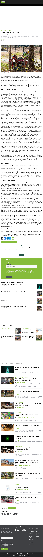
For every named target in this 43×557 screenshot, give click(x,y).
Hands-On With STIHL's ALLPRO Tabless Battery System (27, 498)
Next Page (12, 508)
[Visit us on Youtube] (16, 513)
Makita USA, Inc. (20, 476)
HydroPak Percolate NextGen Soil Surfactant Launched (25, 486)
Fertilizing (17, 484)
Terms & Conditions (27, 553)
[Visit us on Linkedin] (2, 513)
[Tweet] (10, 238)
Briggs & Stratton (21, 370)
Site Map (34, 553)
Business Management (26, 328)
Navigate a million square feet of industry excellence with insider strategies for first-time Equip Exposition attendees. (28, 419)
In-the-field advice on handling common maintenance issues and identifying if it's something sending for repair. (28, 431)
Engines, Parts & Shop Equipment (21, 377)
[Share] (5, 238)
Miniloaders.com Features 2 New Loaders (7, 330)
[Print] (2, 238)
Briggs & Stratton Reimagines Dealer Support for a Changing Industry (17, 291)
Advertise (14, 553)
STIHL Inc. (19, 500)
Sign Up (9, 277)
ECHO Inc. (19, 394)
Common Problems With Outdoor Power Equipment (27, 426)
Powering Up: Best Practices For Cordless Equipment (27, 437)
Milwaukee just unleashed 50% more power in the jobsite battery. (28, 408)
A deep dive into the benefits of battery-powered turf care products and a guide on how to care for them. (26, 373)
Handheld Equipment (19, 402)
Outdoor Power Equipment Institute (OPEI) (26, 417)
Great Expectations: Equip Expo (7, 337)
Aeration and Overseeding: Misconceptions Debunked (28, 337)
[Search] (38, 2)
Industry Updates (4, 335)
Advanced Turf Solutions (22, 489)
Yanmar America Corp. (7, 41)
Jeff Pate (3, 39)
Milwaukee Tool (20, 407)
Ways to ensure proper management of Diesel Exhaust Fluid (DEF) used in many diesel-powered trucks (28, 468)
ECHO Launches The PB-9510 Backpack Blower (11, 299)
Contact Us (9, 553)
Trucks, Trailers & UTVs (6, 328)
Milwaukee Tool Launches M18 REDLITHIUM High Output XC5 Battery (16, 306)
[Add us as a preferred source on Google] (13, 238)
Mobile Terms (33, 273)
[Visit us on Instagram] (11, 513)
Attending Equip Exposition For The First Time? (27, 414)
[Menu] (41, 2)
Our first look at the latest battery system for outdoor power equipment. (27, 503)
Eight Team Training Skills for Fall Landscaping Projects (25, 448)
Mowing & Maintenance (6, 30)
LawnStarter (20, 451)
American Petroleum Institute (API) (24, 465)
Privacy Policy (10, 275)
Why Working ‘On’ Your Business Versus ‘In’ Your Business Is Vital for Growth (28, 331)
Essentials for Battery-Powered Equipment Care (12, 284)
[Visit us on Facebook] (8, 513)
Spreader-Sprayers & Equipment (28, 335)
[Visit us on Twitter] (5, 513)
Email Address (9, 264)
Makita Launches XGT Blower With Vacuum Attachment (28, 474)
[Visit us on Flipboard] (14, 513)
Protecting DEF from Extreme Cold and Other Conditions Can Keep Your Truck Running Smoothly (26, 462)
